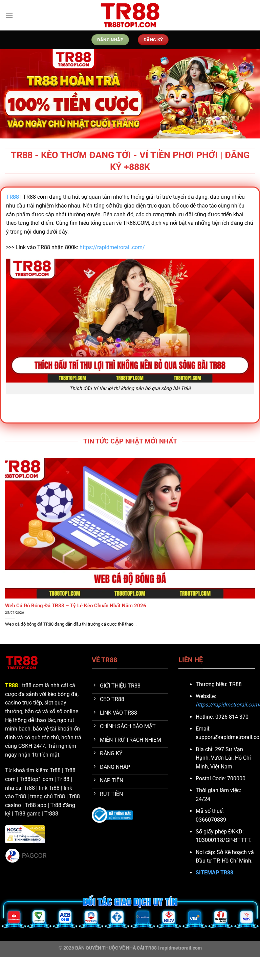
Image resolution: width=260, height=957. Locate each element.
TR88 (11, 685)
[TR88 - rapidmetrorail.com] (130, 15)
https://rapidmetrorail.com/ (112, 247)
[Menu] (9, 15)
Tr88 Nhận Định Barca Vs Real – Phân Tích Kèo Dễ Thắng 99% (76, 606)
